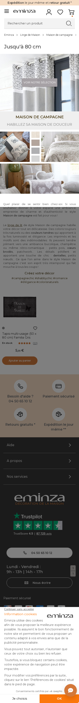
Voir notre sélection (40, 82)
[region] (39, 34)
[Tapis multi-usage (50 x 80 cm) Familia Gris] (19, 307)
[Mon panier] (71, 13)
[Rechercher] (69, 23)
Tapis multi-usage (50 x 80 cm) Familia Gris (19, 335)
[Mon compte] (49, 13)
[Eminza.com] (24, 11)
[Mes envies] (60, 13)
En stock (7, 343)
